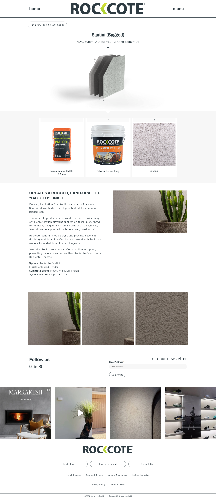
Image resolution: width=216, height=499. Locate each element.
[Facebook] (40, 366)
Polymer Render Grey (108, 171)
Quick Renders (74, 475)
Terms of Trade (117, 484)
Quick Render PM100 (61, 171)
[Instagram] (30, 366)
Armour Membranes (117, 475)
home (34, 9)
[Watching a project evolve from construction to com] (80, 413)
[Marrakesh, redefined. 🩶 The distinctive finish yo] (25, 413)
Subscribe (117, 374)
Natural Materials (141, 475)
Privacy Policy (98, 484)
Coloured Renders (94, 475)
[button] (178, 8)
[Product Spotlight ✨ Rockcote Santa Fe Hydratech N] (135, 413)
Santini (154, 171)
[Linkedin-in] (35, 366)
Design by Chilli (125, 496)
